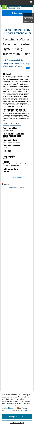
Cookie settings (11, 408)
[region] (17, 409)
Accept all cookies (17, 416)
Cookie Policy (23, 410)
